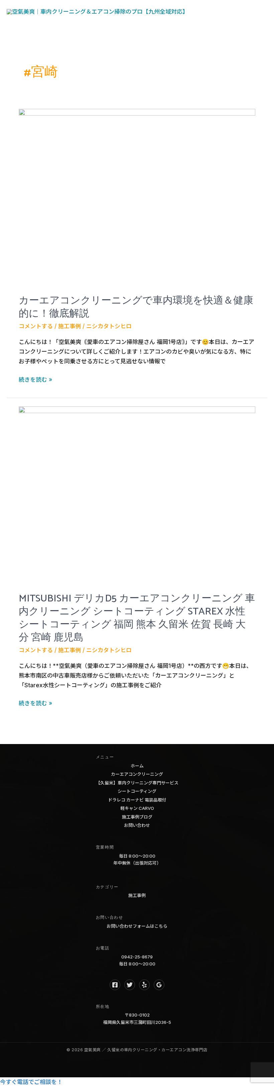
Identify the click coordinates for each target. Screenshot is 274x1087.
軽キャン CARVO (137, 808)
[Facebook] (115, 984)
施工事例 (69, 326)
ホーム (137, 765)
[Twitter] (129, 984)
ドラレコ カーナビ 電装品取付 (137, 799)
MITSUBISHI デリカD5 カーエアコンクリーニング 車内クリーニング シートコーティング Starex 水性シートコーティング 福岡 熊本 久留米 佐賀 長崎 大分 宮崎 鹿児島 (137, 618)
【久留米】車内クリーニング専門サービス (137, 782)
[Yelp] (144, 984)
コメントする (36, 326)
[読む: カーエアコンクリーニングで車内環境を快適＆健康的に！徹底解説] (137, 196)
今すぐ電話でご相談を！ (31, 1082)
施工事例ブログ (137, 817)
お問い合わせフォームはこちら (137, 926)
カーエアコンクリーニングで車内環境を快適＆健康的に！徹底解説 (136, 307)
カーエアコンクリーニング (137, 774)
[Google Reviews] (159, 984)
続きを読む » (35, 380)
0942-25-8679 (137, 956)
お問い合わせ (137, 825)
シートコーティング (137, 791)
